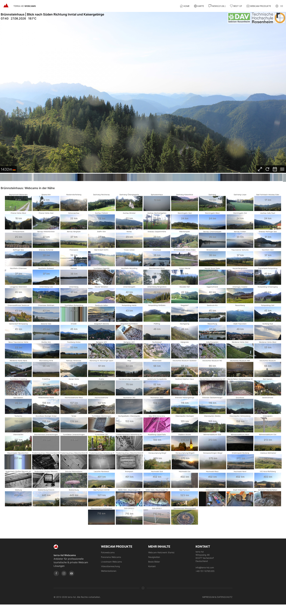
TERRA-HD (24, 6)
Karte (200, 6)
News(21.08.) (219, 6)
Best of (237, 6)
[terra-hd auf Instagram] (64, 573)
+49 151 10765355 (205, 571)
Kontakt (152, 566)
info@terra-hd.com (205, 567)
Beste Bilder (154, 561)
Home (186, 6)
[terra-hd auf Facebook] (56, 573)
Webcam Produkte (260, 6)
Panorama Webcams (111, 557)
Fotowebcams (108, 552)
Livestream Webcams (111, 561)
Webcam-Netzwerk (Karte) (161, 552)
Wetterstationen (108, 571)
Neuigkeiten (154, 557)
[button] (279, 6)
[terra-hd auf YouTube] (71, 573)
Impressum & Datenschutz (217, 597)
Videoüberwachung (110, 566)
